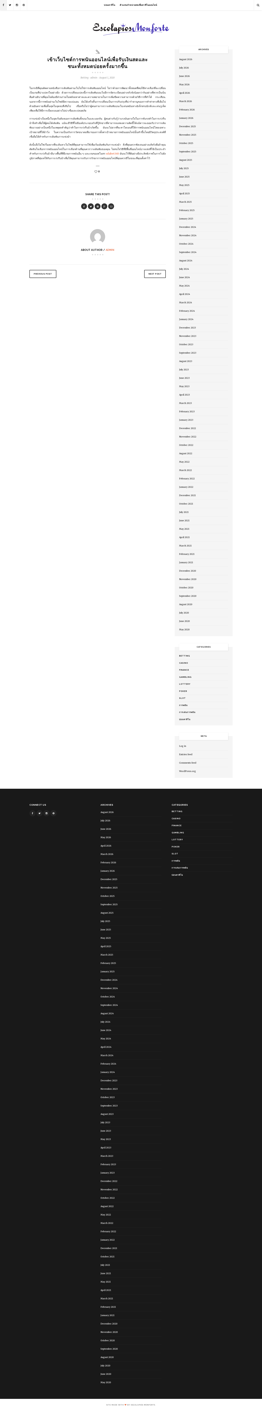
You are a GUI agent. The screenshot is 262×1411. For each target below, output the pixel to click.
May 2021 (184, 529)
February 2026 (187, 109)
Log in (182, 746)
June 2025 (184, 176)
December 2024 (187, 227)
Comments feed (187, 762)
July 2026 (184, 67)
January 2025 (186, 218)
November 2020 (187, 579)
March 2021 (185, 545)
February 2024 (187, 311)
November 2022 (187, 436)
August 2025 (185, 160)
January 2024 (186, 319)
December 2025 (187, 126)
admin (110, 250)
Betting (84, 77)
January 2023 (186, 420)
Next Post (155, 274)
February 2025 (187, 210)
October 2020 (186, 587)
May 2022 (184, 461)
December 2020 (187, 570)
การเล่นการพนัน (187, 712)
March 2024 (185, 302)
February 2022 (187, 478)
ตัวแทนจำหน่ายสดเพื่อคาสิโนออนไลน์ (138, 5)
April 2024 (184, 294)
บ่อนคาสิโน (109, 5)
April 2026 (184, 93)
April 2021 (184, 537)
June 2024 (184, 277)
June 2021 (184, 520)
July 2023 (184, 369)
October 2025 (186, 143)
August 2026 (185, 59)
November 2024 (187, 235)
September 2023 (187, 352)
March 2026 (185, 101)
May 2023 (184, 386)
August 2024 (185, 260)
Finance (184, 670)
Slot (182, 698)
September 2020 (187, 596)
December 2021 (187, 495)
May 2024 (184, 285)
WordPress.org (187, 771)
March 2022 (185, 470)
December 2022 (187, 428)
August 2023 (185, 361)
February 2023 (187, 411)
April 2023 (184, 394)
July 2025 (184, 168)
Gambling (185, 677)
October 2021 (186, 503)
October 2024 (186, 243)
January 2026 (186, 118)
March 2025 (185, 202)
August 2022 (185, 453)
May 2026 (184, 84)
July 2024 (184, 269)
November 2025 (187, 134)
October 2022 (186, 445)
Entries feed (185, 754)
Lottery (184, 684)
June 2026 (184, 76)
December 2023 (187, 327)
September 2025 (187, 151)
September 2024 (187, 252)
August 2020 (185, 604)
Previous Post (43, 274)
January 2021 (186, 562)
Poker (183, 691)
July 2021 (184, 512)
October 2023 (186, 344)
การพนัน (183, 705)
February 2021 (186, 554)
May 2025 (184, 185)
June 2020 (184, 621)
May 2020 (184, 629)
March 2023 (185, 403)
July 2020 (184, 612)
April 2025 (184, 193)
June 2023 (184, 378)
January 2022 (186, 487)
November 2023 (187, 336)
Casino (183, 663)
